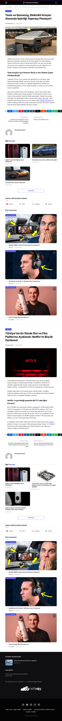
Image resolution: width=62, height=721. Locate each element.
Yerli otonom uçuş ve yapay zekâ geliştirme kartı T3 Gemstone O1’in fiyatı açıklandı (44, 485)
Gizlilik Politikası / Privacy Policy (44, 709)
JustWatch (35, 407)
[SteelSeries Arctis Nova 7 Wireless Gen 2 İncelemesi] (31, 264)
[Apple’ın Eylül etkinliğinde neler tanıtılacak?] (17, 151)
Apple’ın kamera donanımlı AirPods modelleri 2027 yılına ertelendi (15, 508)
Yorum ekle (31, 190)
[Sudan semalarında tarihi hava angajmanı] (9, 662)
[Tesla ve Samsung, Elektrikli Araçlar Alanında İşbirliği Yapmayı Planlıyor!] (31, 40)
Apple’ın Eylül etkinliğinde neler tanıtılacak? (14, 160)
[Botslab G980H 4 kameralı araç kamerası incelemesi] (31, 228)
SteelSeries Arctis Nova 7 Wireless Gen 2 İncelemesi (24, 281)
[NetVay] (31, 688)
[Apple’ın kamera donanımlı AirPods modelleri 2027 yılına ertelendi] (17, 499)
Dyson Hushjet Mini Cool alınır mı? (19, 317)
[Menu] (6, 2)
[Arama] (56, 2)
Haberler (16, 6)
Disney (51, 422)
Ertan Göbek (11, 319)
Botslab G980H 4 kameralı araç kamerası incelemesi (24, 245)
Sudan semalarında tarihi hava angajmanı (25, 660)
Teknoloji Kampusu (9, 6)
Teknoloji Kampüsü (9, 23)
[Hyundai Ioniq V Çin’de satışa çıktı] (17, 173)
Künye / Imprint (27, 709)
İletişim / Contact (31, 711)
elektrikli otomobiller (45, 100)
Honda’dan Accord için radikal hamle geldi (44, 160)
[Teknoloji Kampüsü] (30, 2)
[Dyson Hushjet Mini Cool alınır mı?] (31, 300)
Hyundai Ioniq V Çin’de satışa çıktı (15, 182)
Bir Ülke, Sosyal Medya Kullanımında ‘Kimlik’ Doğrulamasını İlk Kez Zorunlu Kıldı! (18, 444)
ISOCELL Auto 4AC (42, 98)
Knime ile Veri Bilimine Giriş (41, 119)
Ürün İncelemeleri (10, 215)
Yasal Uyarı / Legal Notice (13, 709)
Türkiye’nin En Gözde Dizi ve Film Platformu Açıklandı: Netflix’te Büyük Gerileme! (18, 121)
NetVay (26, 681)
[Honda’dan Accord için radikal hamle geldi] (44, 151)
